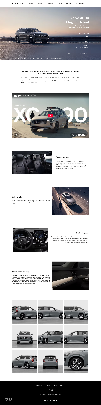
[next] (85, 338)
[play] (85, 371)
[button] (31, 4)
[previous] (16, 338)
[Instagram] (6, 399)
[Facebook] (10, 399)
